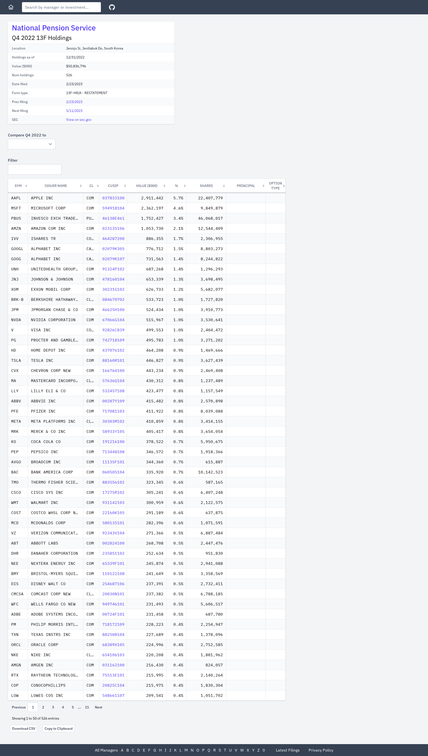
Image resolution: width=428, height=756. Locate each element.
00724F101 (113, 614)
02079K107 (113, 258)
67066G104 (113, 319)
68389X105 (113, 644)
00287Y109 (113, 400)
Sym (18, 185)
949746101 (113, 603)
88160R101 (113, 360)
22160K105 (113, 512)
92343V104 (113, 532)
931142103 (113, 502)
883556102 (113, 482)
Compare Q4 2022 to (27, 134)
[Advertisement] (220, 56)
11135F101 (113, 461)
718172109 (113, 624)
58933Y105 (113, 431)
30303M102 (113, 421)
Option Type (275, 185)
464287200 (113, 238)
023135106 (113, 228)
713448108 (113, 451)
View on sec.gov (78, 119)
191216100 (113, 441)
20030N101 (113, 593)
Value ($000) (147, 185)
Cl (91, 185)
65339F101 (113, 563)
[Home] (11, 7)
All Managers (106, 750)
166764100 (113, 370)
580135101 (113, 522)
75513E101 (113, 675)
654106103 (113, 654)
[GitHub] (112, 7)
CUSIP (113, 185)
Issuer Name (56, 185)
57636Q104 (113, 380)
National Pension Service (54, 27)
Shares (206, 185)
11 (87, 707)
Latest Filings (288, 750)
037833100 (113, 197)
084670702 (113, 299)
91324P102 (113, 268)
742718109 (113, 340)
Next (98, 707)
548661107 (113, 695)
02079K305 (113, 248)
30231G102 (113, 289)
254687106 (113, 583)
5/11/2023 (74, 110)
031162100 (113, 664)
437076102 (113, 350)
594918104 (113, 208)
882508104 (113, 634)
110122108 (113, 573)
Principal (246, 185)
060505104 (113, 471)
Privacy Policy (321, 750)
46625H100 (113, 309)
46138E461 (113, 218)
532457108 (113, 390)
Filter (13, 160)
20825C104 (113, 685)
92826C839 (113, 329)
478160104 (113, 279)
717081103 (113, 411)
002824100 (113, 543)
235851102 (113, 553)
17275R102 (113, 492)
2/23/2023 (74, 102)
